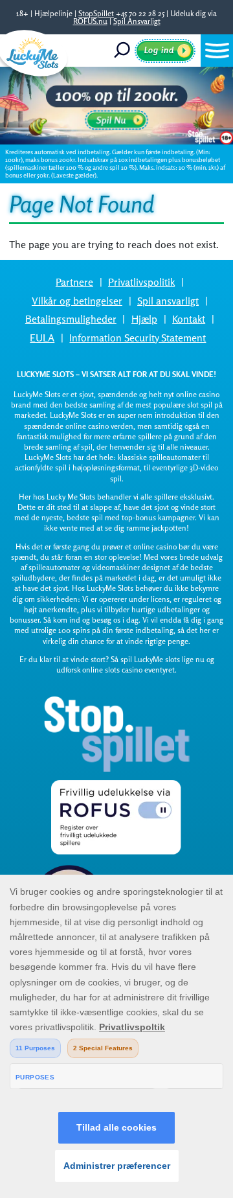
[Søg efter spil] (123, 50)
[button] (217, 50)
